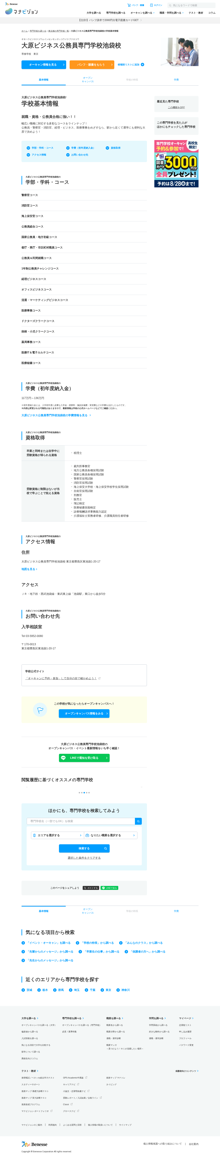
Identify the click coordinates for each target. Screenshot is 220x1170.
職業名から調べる (114, 1025)
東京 (108, 989)
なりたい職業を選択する (106, 835)
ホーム (24, 31)
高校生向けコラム (29, 1058)
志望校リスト (185, 1025)
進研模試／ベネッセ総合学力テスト (37, 1078)
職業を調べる (113, 1018)
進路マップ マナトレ (115, 1078)
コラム (212, 12)
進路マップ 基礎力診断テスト (35, 1091)
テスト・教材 (196, 12)
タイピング (111, 1084)
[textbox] (84, 821)
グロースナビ (69, 1111)
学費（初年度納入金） (83, 147)
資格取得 (115, 147)
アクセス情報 (39, 154)
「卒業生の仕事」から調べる (101, 951)
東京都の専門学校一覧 (58, 31)
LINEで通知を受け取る (84, 757)
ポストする (92, 888)
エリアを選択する (49, 835)
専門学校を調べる (115, 12)
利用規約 (52, 1125)
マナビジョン (21, 11)
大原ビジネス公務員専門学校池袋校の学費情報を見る (54, 415)
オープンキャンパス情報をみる (84, 713)
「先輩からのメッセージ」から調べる (50, 951)
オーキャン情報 (43, 64)
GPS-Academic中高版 (73, 1078)
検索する (84, 848)
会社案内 (194, 1144)
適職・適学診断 (113, 1038)
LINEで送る (111, 888)
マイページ (185, 1018)
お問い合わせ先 (79, 154)
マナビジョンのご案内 (31, 1125)
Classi (66, 1104)
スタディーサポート (30, 1084)
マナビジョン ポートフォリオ (35, 1111)
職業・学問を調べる (170, 12)
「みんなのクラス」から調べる (143, 942)
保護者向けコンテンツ (185, 1071)
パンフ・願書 (91, 64)
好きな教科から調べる (159, 1031)
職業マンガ (125, 1047)
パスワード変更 (186, 1045)
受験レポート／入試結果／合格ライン (80, 1098)
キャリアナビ (69, 1084)
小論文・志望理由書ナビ (74, 1091)
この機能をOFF (176, 107)
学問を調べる (156, 1018)
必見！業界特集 (69, 1031)
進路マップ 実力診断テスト (34, 1098)
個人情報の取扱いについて (100, 1125)
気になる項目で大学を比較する (35, 1045)
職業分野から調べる (115, 1031)
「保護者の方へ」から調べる (148, 951)
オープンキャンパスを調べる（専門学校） (81, 1025)
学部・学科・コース (42, 147)
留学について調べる (30, 1052)
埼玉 (77, 989)
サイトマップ (125, 1125)
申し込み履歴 (185, 1031)
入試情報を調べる (29, 1038)
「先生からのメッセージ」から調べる (50, 960)
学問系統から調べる (158, 1025)
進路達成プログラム (30, 1104)
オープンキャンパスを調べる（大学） (39, 1025)
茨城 (29, 989)
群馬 (61, 989)
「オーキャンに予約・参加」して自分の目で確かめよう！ (61, 678)
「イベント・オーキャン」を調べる (49, 942)
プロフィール (185, 1038)
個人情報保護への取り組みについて (162, 1143)
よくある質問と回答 (72, 1125)
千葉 (92, 989)
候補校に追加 (128, 64)
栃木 (45, 989)
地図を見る (28, 569)
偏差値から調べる (29, 1031)
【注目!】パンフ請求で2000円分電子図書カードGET (108, 20)
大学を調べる (94, 12)
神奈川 (126, 989)
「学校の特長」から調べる (97, 942)
